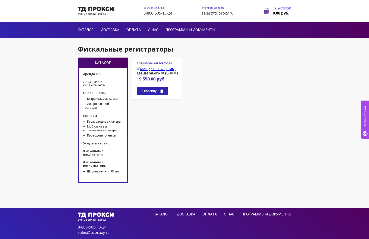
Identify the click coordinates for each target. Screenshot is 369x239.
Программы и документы (190, 29)
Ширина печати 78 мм (103, 171)
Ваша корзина (282, 8)
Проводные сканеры (101, 135)
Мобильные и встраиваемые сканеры (100, 128)
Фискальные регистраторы (95, 163)
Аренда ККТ (92, 74)
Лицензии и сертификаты (94, 83)
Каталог (86, 29)
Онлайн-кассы (94, 92)
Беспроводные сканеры (104, 121)
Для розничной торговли (96, 106)
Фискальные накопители (93, 152)
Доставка (110, 29)
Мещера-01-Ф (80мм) (157, 73)
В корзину (149, 91)
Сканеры (90, 115)
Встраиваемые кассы (102, 98)
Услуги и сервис (96, 143)
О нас (153, 29)
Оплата (133, 29)
